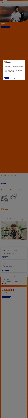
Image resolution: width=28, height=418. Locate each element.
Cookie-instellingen (20, 77)
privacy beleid (10, 74)
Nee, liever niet (12, 77)
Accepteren (6, 77)
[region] (14, 70)
